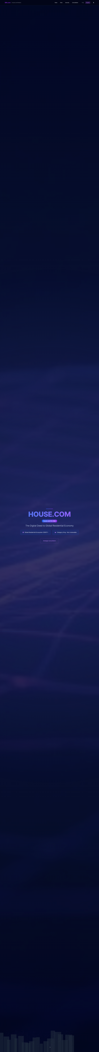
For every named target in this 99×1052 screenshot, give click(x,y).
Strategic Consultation (49, 540)
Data (61, 2)
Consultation (75, 2)
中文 (83, 2)
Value (56, 2)
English (88, 2)
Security (67, 2)
